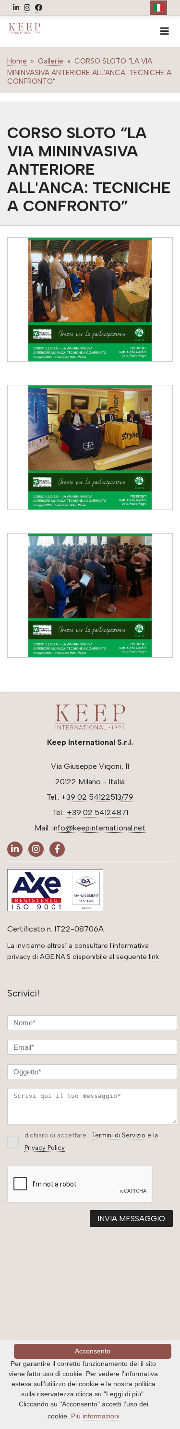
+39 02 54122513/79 (97, 797)
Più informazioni (95, 1416)
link (154, 956)
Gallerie (50, 61)
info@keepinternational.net (98, 827)
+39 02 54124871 (97, 812)
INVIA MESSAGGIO (131, 1218)
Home (17, 61)
